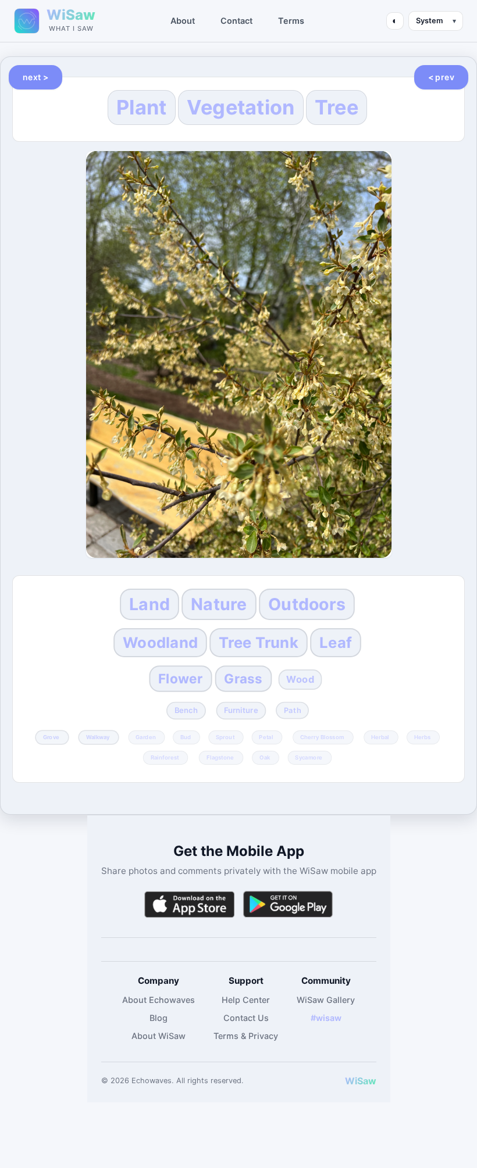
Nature (219, 604)
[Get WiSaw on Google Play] (288, 904)
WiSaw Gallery (326, 1000)
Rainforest (165, 757)
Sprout (225, 736)
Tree (336, 107)
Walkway (98, 736)
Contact (236, 21)
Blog (158, 1018)
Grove (51, 736)
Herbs (422, 736)
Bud (185, 736)
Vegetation (241, 107)
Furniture (241, 710)
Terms (291, 21)
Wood (300, 679)
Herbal (380, 736)
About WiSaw (158, 1036)
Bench (186, 710)
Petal (266, 736)
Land (149, 604)
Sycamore (308, 757)
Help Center (246, 1000)
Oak (264, 757)
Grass (243, 678)
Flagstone (220, 757)
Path (292, 710)
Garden (146, 736)
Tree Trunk (258, 642)
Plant (141, 107)
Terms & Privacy (245, 1036)
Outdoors (307, 604)
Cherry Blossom (322, 736)
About (182, 21)
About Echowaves (158, 1000)
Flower (180, 678)
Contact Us (246, 1018)
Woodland (160, 642)
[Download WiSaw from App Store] (189, 904)
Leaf (335, 642)
